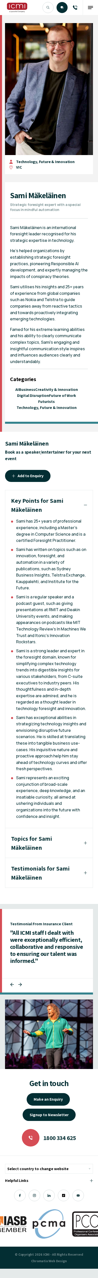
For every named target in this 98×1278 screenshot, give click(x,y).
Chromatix (39, 1261)
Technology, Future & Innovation (45, 161)
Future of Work (62, 395)
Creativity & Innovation (56, 389)
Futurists (46, 401)
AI (17, 389)
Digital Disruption (33, 395)
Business (27, 389)
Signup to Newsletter (49, 1114)
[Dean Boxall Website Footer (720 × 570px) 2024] (49, 1034)
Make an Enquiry (48, 1099)
